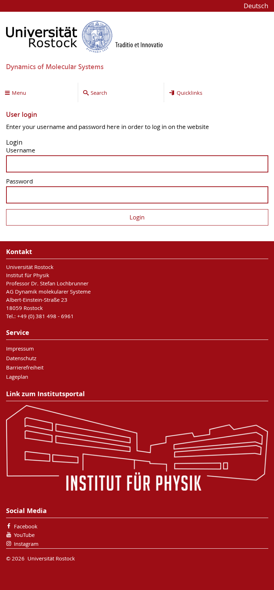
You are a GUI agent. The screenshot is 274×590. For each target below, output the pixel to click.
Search (99, 92)
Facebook (25, 526)
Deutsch (256, 6)
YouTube (24, 534)
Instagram (26, 543)
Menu (19, 92)
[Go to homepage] (84, 36)
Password (19, 181)
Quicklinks (189, 92)
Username (20, 151)
